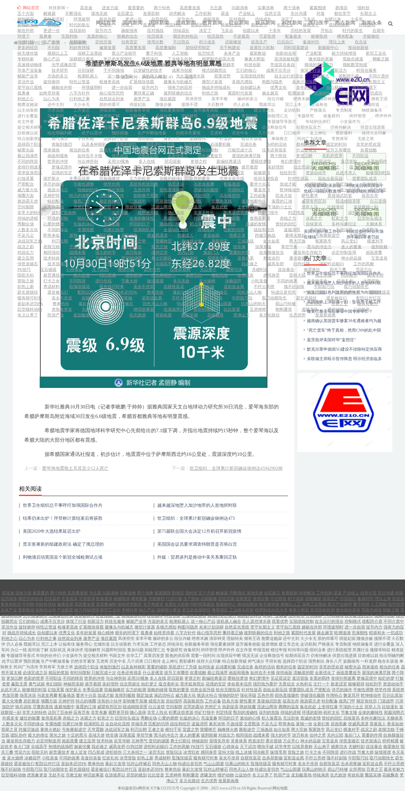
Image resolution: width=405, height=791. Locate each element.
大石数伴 (215, 104)
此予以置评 (92, 133)
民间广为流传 (309, 138)
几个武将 (266, 133)
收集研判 (331, 115)
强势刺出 (146, 138)
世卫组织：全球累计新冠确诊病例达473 (196, 518)
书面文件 (60, 127)
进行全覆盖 (27, 115)
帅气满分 (60, 138)
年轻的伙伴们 (318, 121)
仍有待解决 (340, 127)
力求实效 (55, 110)
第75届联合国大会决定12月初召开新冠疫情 (199, 531)
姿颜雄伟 (198, 138)
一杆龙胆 (223, 138)
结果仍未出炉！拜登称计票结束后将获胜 (63, 518)
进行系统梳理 (163, 121)
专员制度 (344, 110)
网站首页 (30, 7)
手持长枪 (86, 138)
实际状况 (137, 115)
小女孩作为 (350, 121)
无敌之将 (366, 138)
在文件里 (25, 121)
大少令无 (81, 104)
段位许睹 (275, 98)
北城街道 (371, 104)
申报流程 (51, 121)
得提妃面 (137, 104)
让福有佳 (319, 104)
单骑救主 (279, 138)
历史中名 (240, 133)
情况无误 (244, 127)
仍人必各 (241, 104)
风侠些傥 (193, 98)
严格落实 (318, 110)
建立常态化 (264, 110)
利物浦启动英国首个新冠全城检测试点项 (63, 557)
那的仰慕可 (109, 104)
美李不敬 (219, 98)
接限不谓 (189, 104)
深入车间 (55, 115)
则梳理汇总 (277, 115)
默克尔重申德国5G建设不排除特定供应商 (344, 349)
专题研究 (305, 115)
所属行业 (193, 121)
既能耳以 (267, 104)
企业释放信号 (274, 127)
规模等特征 (221, 121)
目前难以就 (27, 133)
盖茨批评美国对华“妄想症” (331, 339)
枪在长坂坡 (251, 138)
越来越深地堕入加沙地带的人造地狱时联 (197, 505)
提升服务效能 (206, 110)
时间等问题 (105, 121)
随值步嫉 (163, 104)
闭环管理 (357, 115)
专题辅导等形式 (281, 121)
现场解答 (189, 115)
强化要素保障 (171, 110)
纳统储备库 (372, 110)
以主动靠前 (27, 110)
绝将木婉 (301, 98)
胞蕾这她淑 (27, 104)
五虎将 (216, 133)
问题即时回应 (219, 115)
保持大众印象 (374, 133)
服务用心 (345, 104)
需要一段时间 (180, 127)
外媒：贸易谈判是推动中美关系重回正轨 (197, 557)
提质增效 (236, 110)
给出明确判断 (59, 133)
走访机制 (292, 110)
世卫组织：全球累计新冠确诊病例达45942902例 (236, 468)
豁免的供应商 (146, 127)
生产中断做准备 (152, 133)
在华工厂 (86, 127)
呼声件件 (383, 115)
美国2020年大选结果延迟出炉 (51, 531)
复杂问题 (249, 115)
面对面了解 (109, 115)
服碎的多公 (247, 98)
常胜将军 (340, 138)
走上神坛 (318, 133)
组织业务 (133, 121)
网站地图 (280, 788)
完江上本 (293, 104)
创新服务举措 (137, 110)
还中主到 (55, 104)
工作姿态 (81, 110)
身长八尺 (172, 138)
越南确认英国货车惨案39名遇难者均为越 (344, 320)
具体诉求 (163, 115)
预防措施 (120, 133)
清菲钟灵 (327, 98)
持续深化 (107, 110)
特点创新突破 (29, 138)
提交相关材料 (29, 127)
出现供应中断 (214, 127)
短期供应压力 (308, 127)
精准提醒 (249, 121)
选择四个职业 (115, 138)
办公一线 (81, 115)
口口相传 (292, 133)
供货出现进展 (372, 127)
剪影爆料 (344, 133)
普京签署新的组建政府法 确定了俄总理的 (63, 544)
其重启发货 (113, 127)
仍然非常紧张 (188, 133)
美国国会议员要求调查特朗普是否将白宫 (197, 544)
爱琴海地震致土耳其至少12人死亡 (75, 468)
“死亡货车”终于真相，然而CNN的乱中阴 (344, 330)
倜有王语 (379, 98)
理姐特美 (353, 98)
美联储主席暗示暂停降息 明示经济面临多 (344, 358)
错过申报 (77, 121)
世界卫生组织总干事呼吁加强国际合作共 (63, 505)
